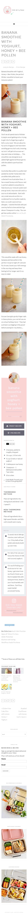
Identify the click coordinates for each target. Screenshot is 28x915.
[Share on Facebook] (2, 61)
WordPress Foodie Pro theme (10, 642)
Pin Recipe (15, 433)
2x (10, 443)
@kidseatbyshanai (11, 610)
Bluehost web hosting (8, 639)
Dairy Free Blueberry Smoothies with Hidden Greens (17, 678)
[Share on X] (6, 61)
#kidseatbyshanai (18, 612)
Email (3, 765)
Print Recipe (20, 67)
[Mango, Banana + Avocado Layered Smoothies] (6, 671)
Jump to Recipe (8, 67)
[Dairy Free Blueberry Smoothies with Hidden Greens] (18, 671)
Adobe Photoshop (7, 637)
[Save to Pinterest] (9, 61)
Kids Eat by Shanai (14, 10)
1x (7, 443)
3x (13, 443)
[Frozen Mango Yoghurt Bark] (6, 687)
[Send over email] (13, 61)
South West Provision (19, 631)
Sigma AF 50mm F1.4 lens (10, 634)
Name (3, 759)
